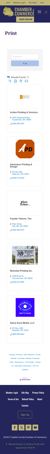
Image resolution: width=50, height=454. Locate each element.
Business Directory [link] (15, 354)
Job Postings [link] (29, 362)
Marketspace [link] (19, 362)
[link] (8, 2)
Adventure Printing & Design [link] (21, 165)
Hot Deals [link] (21, 358)
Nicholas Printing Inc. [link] (21, 271)
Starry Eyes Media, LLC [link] (22, 323)
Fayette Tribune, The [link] (21, 219)
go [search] (26, 63)
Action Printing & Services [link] (24, 112)
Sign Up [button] (25, 414)
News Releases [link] (29, 354)
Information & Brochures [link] (23, 366)
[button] (15, 427)
